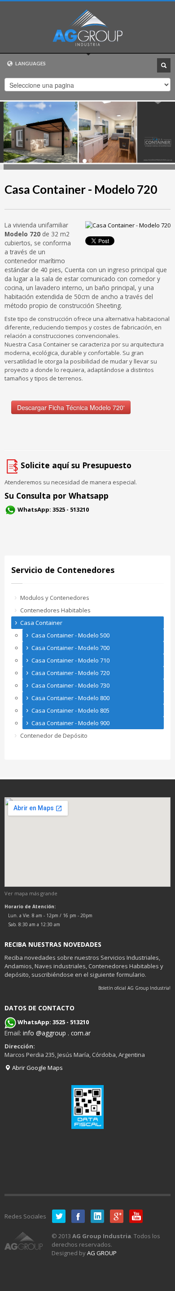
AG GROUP (102, 1253)
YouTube (136, 1216)
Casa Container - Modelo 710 (70, 660)
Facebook (78, 1216)
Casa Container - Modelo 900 (70, 723)
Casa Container (41, 623)
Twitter (59, 1216)
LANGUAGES (30, 63)
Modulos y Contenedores (54, 598)
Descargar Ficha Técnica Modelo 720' (71, 407)
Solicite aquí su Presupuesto (76, 465)
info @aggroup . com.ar (57, 1033)
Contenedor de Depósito (54, 735)
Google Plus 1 (116, 1216)
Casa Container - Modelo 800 (70, 698)
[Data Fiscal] (87, 1107)
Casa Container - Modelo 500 (70, 635)
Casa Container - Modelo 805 (70, 710)
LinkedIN (97, 1216)
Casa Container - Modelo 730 (70, 685)
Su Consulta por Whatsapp (56, 495)
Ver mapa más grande (30, 893)
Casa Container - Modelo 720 (80, 189)
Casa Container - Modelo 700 (70, 648)
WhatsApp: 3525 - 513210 (53, 509)
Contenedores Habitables (55, 610)
